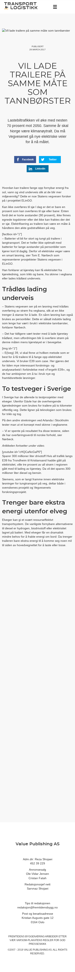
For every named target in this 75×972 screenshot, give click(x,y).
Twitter (53, 159)
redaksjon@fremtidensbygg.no (37, 907)
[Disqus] (37, 620)
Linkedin (40, 168)
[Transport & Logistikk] (21, 5)
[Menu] (55, 6)
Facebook (28, 159)
